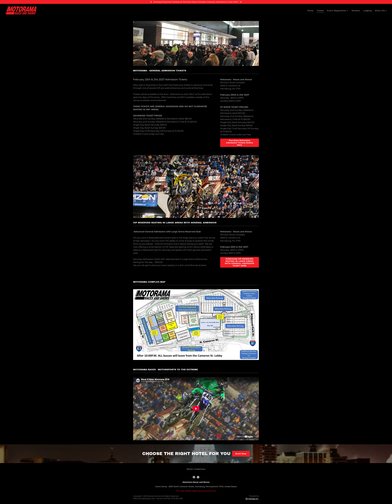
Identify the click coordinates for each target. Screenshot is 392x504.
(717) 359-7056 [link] (182, 491)
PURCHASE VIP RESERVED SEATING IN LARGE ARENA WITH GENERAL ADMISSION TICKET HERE (239, 262)
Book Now (240, 454)
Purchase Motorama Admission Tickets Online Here (239, 142)
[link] (20, 10)
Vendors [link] (356, 10)
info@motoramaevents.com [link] (203, 491)
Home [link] (310, 10)
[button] (337, 10)
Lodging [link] (367, 10)
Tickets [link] (320, 10)
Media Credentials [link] (196, 469)
